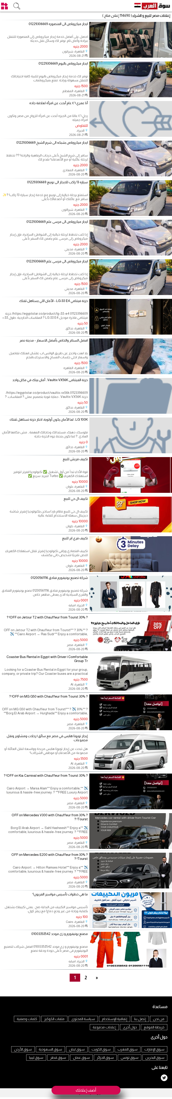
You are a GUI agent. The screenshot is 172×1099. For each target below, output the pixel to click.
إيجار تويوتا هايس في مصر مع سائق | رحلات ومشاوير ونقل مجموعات (47, 738)
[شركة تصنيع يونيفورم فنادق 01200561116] (130, 610)
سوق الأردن (23, 1049)
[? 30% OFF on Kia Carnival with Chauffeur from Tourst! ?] (130, 808)
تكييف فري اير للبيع (75, 538)
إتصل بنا (140, 1019)
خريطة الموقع (154, 1027)
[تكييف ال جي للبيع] (130, 531)
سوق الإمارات (154, 1049)
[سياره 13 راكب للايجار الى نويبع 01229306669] (130, 215)
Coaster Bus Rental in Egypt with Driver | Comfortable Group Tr (47, 659)
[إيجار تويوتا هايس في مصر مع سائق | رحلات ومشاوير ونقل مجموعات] (130, 768)
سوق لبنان (77, 1049)
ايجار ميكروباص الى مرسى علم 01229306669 (57, 222)
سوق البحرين (154, 1057)
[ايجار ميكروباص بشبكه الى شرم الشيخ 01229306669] (130, 175)
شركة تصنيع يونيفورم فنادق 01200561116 (59, 578)
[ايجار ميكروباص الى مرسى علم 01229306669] (130, 254)
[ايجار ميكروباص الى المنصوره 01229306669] (130, 56)
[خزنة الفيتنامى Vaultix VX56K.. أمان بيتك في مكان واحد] (130, 412)
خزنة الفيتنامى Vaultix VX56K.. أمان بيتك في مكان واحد (50, 380)
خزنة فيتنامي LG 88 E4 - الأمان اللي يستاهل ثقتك (53, 301)
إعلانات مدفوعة (104, 1027)
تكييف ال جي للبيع (76, 498)
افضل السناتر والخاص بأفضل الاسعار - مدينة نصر (53, 340)
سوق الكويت (101, 1049)
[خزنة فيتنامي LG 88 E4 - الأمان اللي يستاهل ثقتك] (130, 333)
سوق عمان (81, 1057)
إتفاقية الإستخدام (114, 1019)
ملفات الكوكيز (54, 1019)
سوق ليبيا (36, 1057)
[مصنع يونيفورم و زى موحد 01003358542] (130, 966)
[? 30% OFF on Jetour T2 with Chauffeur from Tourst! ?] (130, 650)
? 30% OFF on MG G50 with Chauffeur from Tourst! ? (48, 696)
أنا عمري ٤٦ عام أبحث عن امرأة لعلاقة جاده (58, 103)
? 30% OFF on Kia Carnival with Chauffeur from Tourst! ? (46, 775)
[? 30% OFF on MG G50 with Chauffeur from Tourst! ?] (130, 729)
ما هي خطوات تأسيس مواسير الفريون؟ (60, 894)
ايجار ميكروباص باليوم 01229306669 (63, 63)
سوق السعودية (50, 1049)
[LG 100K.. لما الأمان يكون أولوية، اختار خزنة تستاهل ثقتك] (130, 452)
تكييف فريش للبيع (75, 459)
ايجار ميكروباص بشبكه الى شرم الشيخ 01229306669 (52, 142)
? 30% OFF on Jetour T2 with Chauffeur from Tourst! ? (47, 617)
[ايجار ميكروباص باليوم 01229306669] (130, 96)
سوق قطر (58, 1057)
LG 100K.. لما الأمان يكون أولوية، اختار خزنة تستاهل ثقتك (49, 419)
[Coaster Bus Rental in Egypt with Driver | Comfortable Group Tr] (130, 689)
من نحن (158, 1019)
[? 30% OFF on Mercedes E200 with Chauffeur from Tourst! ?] (130, 887)
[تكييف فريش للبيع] (130, 492)
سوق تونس (129, 1057)
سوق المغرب (128, 1049)
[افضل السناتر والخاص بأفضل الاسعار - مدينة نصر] (130, 373)
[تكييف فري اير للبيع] (130, 571)
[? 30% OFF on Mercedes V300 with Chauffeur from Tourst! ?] (130, 848)
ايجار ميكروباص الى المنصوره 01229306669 (58, 24)
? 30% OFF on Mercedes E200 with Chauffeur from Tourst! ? (49, 857)
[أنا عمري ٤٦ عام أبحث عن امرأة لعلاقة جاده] (130, 135)
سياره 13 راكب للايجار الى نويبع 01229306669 (57, 182)
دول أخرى (130, 1027)
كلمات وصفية (27, 1019)
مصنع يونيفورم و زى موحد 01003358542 (59, 934)
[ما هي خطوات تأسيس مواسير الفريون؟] (130, 927)
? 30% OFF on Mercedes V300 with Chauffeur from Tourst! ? (50, 817)
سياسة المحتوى (83, 1019)
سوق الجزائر (105, 1057)
